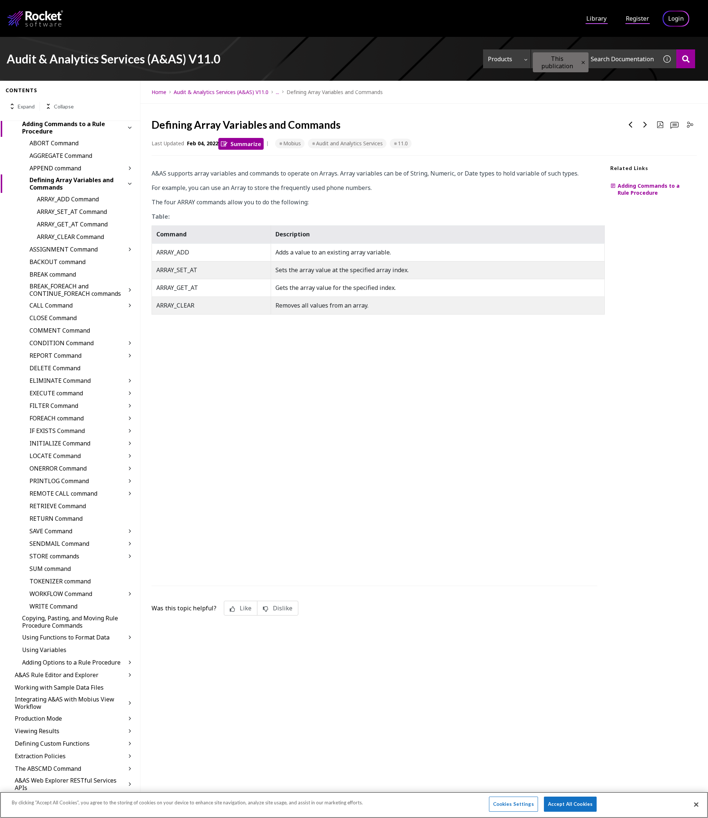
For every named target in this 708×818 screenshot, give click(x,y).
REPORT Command (55, 355)
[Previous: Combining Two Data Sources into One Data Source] (630, 124)
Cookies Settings (513, 804)
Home (159, 92)
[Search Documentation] (685, 58)
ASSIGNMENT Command (64, 249)
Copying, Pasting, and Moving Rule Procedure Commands (70, 621)
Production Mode (38, 718)
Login (676, 18)
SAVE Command (51, 531)
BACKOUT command (58, 262)
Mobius (292, 143)
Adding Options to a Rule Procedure (71, 662)
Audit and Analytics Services (349, 143)
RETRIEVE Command (58, 506)
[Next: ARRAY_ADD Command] (645, 124)
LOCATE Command (55, 456)
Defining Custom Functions (52, 743)
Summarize (245, 143)
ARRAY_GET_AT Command (72, 224)
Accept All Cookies (570, 804)
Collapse (64, 106)
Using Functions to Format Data (66, 637)
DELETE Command (55, 368)
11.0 (403, 143)
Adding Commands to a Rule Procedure (63, 127)
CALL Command (51, 305)
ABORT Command (54, 143)
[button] (583, 62)
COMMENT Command (60, 330)
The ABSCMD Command (48, 769)
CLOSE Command (53, 318)
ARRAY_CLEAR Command (70, 237)
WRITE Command (53, 606)
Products (500, 59)
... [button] (277, 92)
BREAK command (53, 274)
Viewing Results (37, 731)
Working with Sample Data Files (59, 687)
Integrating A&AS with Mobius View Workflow (64, 703)
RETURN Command (56, 518)
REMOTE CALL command (63, 493)
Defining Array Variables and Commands (72, 183)
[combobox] (594, 58)
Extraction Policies (40, 756)
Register (637, 18)
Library (596, 18)
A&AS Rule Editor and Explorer (56, 675)
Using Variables (44, 650)
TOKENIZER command (60, 581)
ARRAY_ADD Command (68, 199)
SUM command (50, 569)
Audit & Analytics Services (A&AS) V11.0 (221, 92)
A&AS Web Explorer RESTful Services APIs (66, 784)
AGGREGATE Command (61, 156)
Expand (26, 106)
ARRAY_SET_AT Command (72, 212)
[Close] (696, 804)
